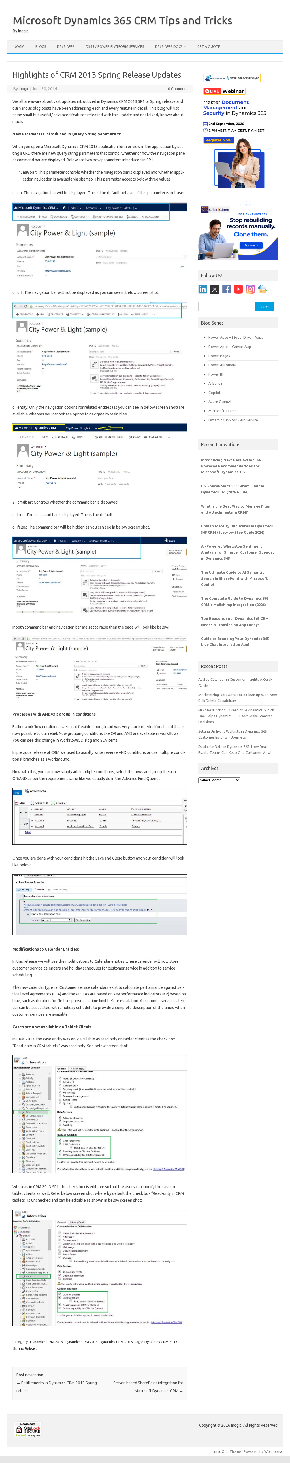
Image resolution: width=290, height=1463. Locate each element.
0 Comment (178, 88)
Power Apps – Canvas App (229, 347)
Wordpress (273, 1451)
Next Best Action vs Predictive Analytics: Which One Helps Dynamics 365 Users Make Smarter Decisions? (236, 716)
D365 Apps (65, 46)
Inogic (18, 46)
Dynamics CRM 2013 (46, 1342)
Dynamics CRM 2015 (81, 1342)
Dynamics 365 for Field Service (233, 420)
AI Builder (216, 383)
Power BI (215, 374)
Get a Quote (208, 46)
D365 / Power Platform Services (115, 46)
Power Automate (222, 365)
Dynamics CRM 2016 (116, 1342)
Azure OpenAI (219, 402)
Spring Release (25, 1348)
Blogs (40, 46)
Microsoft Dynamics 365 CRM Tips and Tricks (122, 20)
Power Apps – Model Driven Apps (235, 337)
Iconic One (220, 1451)
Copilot (214, 393)
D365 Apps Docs (168, 46)
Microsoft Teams (222, 411)
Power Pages (219, 356)
